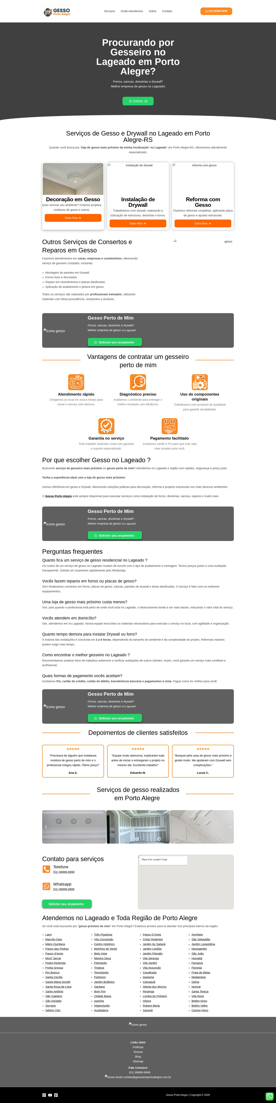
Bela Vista (100, 953)
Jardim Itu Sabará (154, 944)
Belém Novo (199, 1001)
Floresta (197, 967)
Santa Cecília (53, 977)
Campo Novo (200, 1010)
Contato (167, 11)
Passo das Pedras (57, 948)
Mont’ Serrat (53, 958)
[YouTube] (50, 1095)
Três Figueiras (103, 934)
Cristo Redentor (153, 939)
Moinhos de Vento (105, 948)
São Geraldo (53, 1001)
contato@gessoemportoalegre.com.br (147, 1077)
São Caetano (53, 996)
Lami (48, 934)
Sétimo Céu (52, 1010)
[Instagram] (44, 1095)
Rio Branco (52, 972)
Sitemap (138, 1061)
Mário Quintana (55, 944)
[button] (46, 827)
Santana (99, 986)
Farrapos (197, 963)
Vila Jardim (150, 963)
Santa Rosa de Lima (58, 986)
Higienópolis (102, 1005)
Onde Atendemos (132, 11)
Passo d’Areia (54, 953)
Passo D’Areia (152, 934)
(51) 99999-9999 (63, 872)
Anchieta (197, 934)
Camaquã (149, 982)
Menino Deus (102, 958)
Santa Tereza (200, 991)
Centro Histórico (104, 944)
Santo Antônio (54, 991)
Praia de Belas (201, 972)
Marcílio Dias (53, 939)
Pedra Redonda (55, 963)
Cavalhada (150, 972)
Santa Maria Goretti (57, 982)
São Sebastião (201, 939)
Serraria (50, 1005)
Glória (195, 982)
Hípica (147, 1001)
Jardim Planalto (153, 953)
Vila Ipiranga (151, 958)
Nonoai (196, 986)
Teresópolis (101, 972)
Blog (138, 1056)
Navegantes (199, 948)
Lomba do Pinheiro (155, 996)
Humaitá (197, 958)
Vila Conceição (103, 939)
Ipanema (148, 977)
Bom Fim (100, 991)
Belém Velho (200, 1005)
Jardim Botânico (104, 982)
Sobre (152, 11)
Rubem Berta (151, 1005)
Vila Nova (198, 996)
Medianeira (199, 977)
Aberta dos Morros (154, 986)
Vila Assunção (152, 967)
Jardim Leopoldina (203, 944)
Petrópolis (100, 963)
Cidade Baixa (102, 996)
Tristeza (99, 967)
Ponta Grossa (54, 967)
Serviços (109, 11)
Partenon (100, 977)
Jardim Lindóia (152, 948)
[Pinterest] (56, 1095)
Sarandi (148, 1010)
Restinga (148, 991)
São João (198, 953)
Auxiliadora (101, 1010)
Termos (138, 1052)
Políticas (138, 1047)
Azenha (99, 1001)
